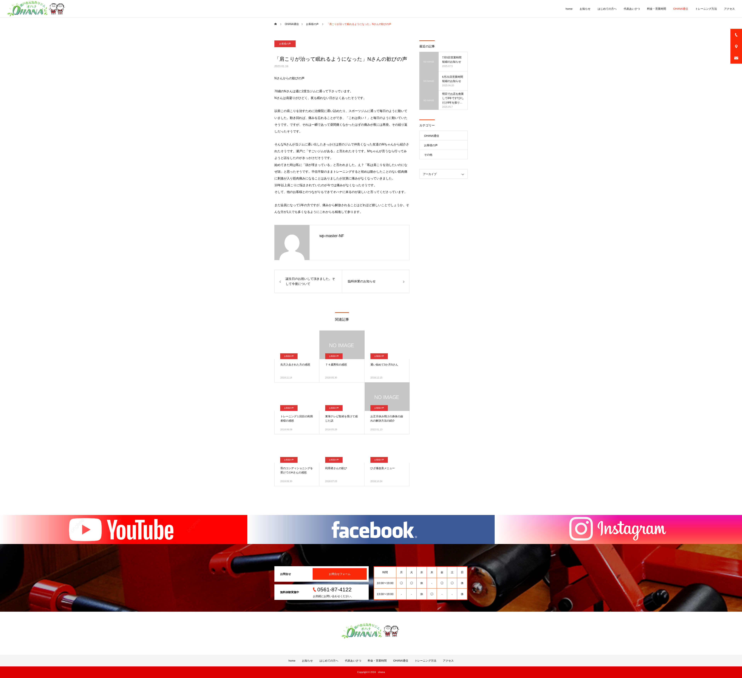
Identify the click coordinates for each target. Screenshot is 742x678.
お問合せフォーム (340, 574)
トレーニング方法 (706, 8)
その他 (428, 154)
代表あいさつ (632, 8)
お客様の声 (285, 43)
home (569, 8)
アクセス (729, 8)
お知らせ (585, 8)
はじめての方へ (607, 8)
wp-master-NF (331, 236)
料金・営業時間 (656, 8)
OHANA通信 (680, 8)
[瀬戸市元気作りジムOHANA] (36, 8)
